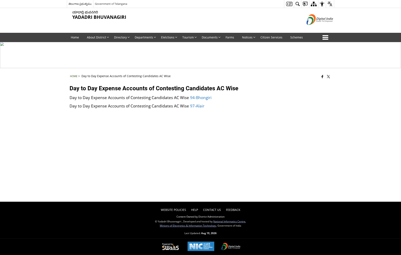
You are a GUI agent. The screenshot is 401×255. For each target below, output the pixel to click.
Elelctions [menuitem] (167, 37)
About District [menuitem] (96, 37)
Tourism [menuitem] (188, 37)
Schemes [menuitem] (296, 37)
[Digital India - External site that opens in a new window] (314, 28)
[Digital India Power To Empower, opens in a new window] (231, 247)
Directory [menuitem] (120, 37)
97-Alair (197, 105)
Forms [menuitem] (230, 37)
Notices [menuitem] (247, 37)
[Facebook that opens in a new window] (322, 76)
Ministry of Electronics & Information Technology (188, 225)
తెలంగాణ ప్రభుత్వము (80, 4)
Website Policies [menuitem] (173, 210)
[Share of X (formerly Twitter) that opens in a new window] (328, 76)
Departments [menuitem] (144, 37)
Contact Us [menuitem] (212, 210)
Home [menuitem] (75, 37)
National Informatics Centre (229, 221)
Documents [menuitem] (210, 37)
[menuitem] (289, 4)
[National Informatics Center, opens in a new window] (200, 246)
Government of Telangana (111, 4)
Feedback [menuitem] (233, 210)
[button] (326, 37)
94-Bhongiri (201, 97)
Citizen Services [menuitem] (271, 37)
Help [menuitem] (194, 210)
